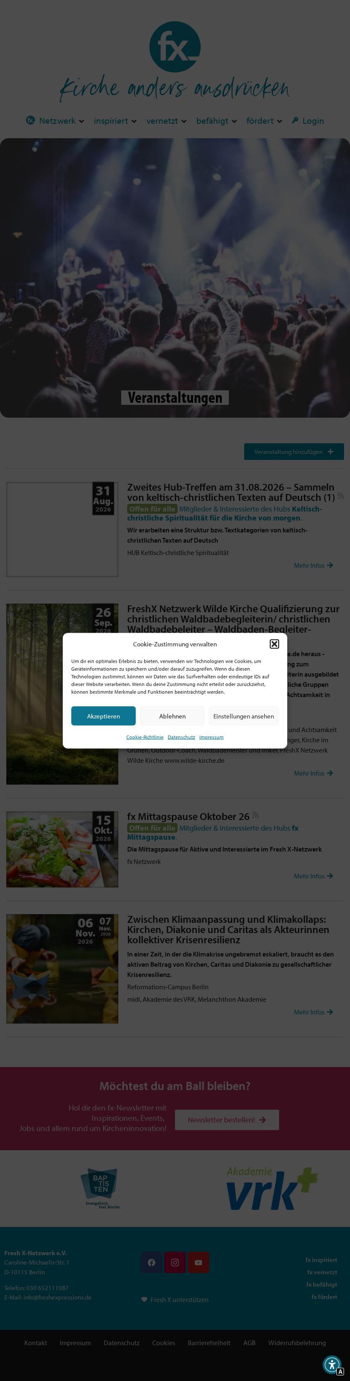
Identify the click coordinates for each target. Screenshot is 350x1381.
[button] (274, 644)
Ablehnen (172, 716)
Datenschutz (181, 737)
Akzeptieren (103, 716)
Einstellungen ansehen (243, 716)
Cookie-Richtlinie (144, 737)
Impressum (211, 737)
